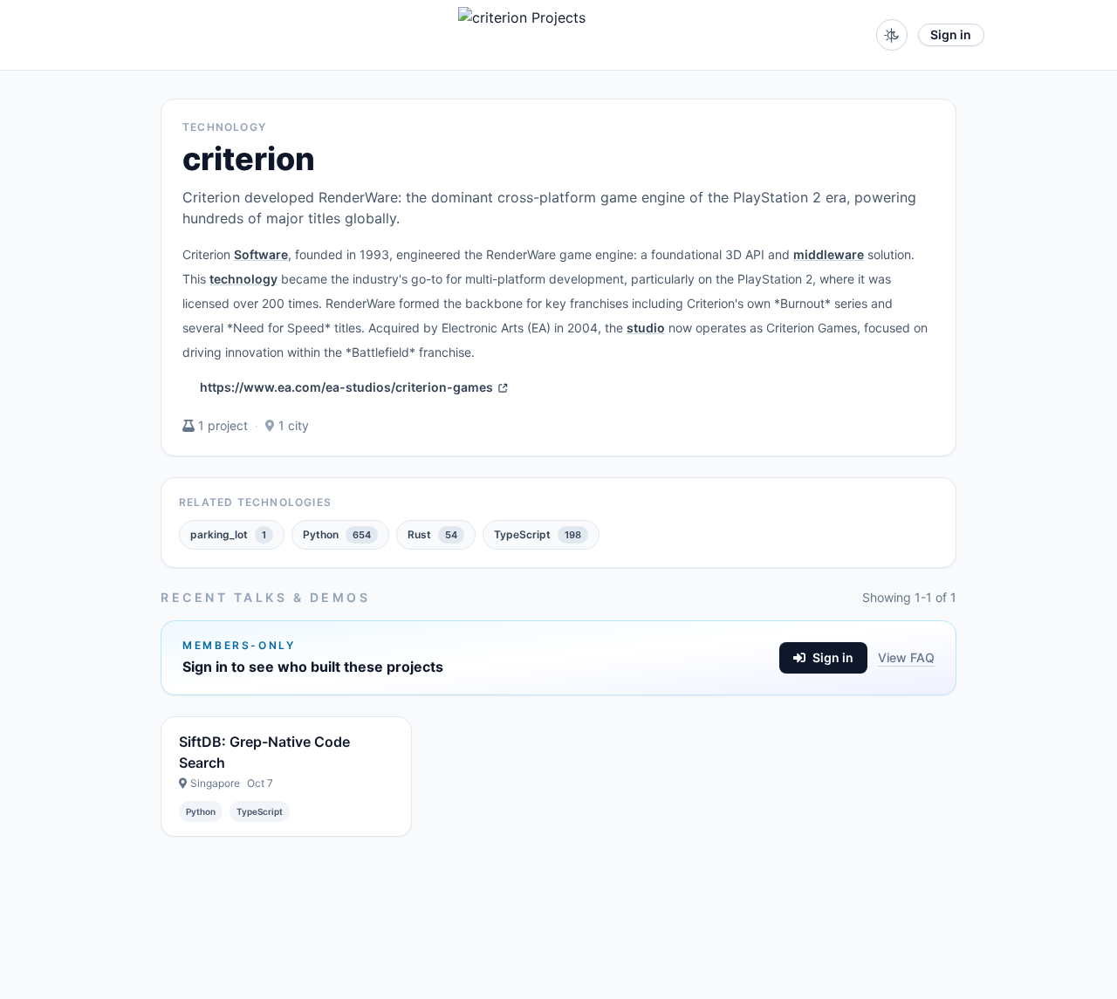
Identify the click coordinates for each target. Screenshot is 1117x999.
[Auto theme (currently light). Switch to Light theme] (892, 35)
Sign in (950, 34)
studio (646, 327)
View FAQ (906, 657)
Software (261, 254)
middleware (828, 254)
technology (243, 278)
